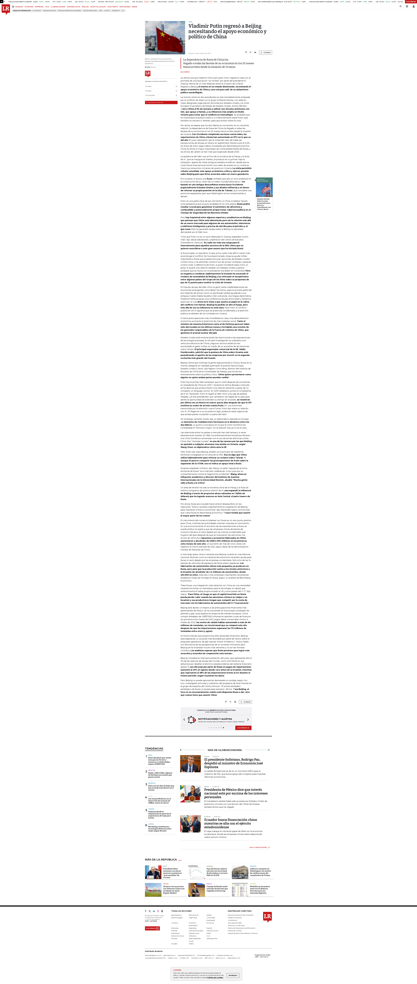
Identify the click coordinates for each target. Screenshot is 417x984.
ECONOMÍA (29, 7)
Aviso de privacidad (235, 923)
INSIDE (134, 7)
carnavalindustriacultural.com (155, 958)
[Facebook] (246, 52)
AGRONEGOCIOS (73, 7)
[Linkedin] (255, 52)
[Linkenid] (155, 912)
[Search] (400, 6)
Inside (209, 933)
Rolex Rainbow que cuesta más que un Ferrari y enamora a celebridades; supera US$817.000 (159, 761)
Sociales (174, 944)
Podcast (174, 939)
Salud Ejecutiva (212, 939)
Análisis (209, 915)
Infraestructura (194, 933)
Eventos (209, 928)
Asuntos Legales (177, 918)
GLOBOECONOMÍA (58, 7)
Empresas (174, 928)
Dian (100, 10)
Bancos (209, 884)
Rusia (165, 866)
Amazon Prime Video (90, 10)
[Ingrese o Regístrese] (413, 6)
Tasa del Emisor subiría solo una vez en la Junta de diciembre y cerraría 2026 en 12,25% (217, 872)
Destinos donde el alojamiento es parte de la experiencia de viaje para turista (159, 815)
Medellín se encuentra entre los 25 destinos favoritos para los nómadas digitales (260, 890)
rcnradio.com (184, 958)
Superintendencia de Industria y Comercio (243, 933)
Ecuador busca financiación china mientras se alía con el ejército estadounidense (230, 823)
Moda (150, 755)
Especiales (192, 928)
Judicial (166, 884)
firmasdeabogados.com (206, 955)
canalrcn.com (172, 958)
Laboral (151, 824)
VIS (123, 10)
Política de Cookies (215, 978)
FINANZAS (19, 7)
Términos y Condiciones (236, 926)
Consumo (174, 923)
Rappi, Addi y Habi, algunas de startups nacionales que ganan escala (160, 775)
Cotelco (107, 10)
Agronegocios (176, 915)
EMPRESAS (39, 7)
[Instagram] (159, 912)
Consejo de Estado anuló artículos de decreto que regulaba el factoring (217, 889)
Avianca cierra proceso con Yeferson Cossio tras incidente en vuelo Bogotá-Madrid (174, 890)
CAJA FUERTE (112, 7)
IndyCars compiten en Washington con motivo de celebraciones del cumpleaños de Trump (260, 872)
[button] (183, 720)
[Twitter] (251, 52)
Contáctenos (232, 920)
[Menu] (13, 6)
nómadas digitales (49, 10)
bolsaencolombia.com (225, 955)
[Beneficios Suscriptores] (407, 6)
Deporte (253, 866)
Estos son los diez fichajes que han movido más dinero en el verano (161, 788)
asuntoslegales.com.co (153, 955)
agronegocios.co (169, 955)
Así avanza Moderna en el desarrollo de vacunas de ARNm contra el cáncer (159, 801)
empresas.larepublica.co (186, 955)
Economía (210, 923)
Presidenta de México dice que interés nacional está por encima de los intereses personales (236, 793)
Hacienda (210, 866)
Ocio (208, 936)
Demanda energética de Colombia (69, 10)
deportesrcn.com (234, 958)
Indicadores (175, 933)
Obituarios (192, 936)
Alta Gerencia (193, 915)
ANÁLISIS (85, 7)
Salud (150, 796)
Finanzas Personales (196, 931)
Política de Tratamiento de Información (241, 928)
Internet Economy (177, 936)
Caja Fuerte (193, 918)
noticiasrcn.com (197, 958)
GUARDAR (267, 52)
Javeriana (37, 10)
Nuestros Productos (235, 918)
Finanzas (174, 931)
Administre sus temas (155, 102)
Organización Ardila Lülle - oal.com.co (262, 956)
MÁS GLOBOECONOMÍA (258, 847)
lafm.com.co (209, 958)
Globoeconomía (212, 931)
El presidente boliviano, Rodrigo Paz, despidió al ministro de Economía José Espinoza (233, 763)
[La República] (6, 9)
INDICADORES (124, 7)
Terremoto (116, 10)
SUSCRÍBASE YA (243, 728)
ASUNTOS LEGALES (98, 7)
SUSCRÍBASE (411, 2)
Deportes (151, 783)
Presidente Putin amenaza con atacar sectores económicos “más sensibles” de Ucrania (172, 873)
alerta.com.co (221, 958)
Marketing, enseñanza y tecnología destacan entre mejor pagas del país (159, 829)
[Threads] (163, 912)
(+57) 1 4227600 (151, 921)
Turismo (151, 809)
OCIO (47, 7)
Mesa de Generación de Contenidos (240, 915)
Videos (191, 944)
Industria (151, 770)
